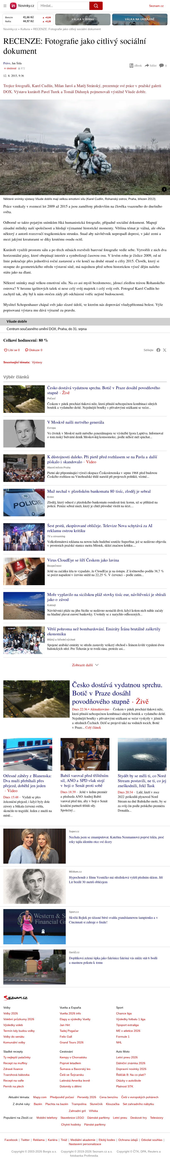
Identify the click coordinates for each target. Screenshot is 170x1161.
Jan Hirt (65, 1025)
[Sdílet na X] (165, 350)
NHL (119, 1042)
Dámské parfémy (98, 1117)
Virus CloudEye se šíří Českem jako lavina (83, 560)
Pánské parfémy (95, 1124)
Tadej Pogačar (69, 1030)
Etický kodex (107, 1140)
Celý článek (93, 727)
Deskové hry (138, 1117)
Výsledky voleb (13, 1025)
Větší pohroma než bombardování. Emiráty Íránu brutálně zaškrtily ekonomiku (103, 631)
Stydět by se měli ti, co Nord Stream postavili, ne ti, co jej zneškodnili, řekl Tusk (142, 780)
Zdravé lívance (13, 1069)
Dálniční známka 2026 (130, 1063)
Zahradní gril (77, 1110)
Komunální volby (14, 1042)
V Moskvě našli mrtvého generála (75, 422)
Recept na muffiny (15, 1063)
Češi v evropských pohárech (139, 1097)
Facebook (11, 1140)
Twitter (25, 1140)
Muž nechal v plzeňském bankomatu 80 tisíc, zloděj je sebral (99, 491)
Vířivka (93, 1110)
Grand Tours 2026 (72, 1042)
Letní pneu (120, 1117)
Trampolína (79, 1104)
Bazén (38, 1104)
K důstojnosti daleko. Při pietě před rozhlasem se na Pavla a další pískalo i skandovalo (102, 459)
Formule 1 (123, 1036)
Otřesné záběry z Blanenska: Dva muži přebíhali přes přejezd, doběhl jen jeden (27, 780)
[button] (85, 147)
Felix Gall (66, 1036)
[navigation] (5, 5)
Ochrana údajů (128, 1140)
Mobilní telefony (46, 1117)
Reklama (39, 1140)
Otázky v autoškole (128, 1080)
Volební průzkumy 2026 (18, 1019)
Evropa (51, 428)
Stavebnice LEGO (72, 1117)
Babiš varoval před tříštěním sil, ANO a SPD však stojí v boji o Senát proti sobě (84, 780)
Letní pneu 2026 (127, 1057)
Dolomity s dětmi (70, 1086)
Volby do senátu (13, 1036)
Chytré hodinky (71, 1124)
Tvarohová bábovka (16, 1074)
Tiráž (64, 1140)
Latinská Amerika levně (75, 1080)
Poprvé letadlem (70, 1063)
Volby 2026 (10, 1013)
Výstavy (37, 362)
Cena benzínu (109, 1097)
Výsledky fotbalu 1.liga (130, 1019)
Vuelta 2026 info (70, 1013)
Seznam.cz (156, 5)
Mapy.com (40, 1097)
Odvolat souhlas (151, 1140)
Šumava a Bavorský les (75, 1069)
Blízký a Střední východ (61, 639)
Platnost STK (124, 1086)
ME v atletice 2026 (128, 1030)
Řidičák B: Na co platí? (131, 1074)
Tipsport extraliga (127, 1025)
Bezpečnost (54, 565)
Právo (6, 63)
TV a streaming (56, 536)
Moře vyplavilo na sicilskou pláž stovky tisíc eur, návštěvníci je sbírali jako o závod (106, 597)
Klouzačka (112, 1104)
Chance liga (124, 1013)
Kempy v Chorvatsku (73, 1057)
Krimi (50, 497)
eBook (138, 65)
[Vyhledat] (96, 6)
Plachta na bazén (56, 1104)
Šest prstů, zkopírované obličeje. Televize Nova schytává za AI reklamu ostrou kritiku (99, 528)
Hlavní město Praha (58, 467)
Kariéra (52, 1140)
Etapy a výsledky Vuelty (75, 1019)
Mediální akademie (82, 1140)
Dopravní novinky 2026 (131, 1069)
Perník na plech (13, 1086)
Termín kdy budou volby (19, 1030)
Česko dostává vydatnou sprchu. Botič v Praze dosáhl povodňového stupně (103, 390)
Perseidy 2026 (86, 1097)
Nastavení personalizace (85, 1144)
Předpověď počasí (62, 1097)
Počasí (51, 398)
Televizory (156, 1117)
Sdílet (153, 65)
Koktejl (51, 605)
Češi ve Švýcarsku (72, 1074)
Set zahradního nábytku (138, 1104)
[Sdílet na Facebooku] (158, 350)
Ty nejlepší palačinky (16, 1057)
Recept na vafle (13, 1080)
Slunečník (96, 1104)
